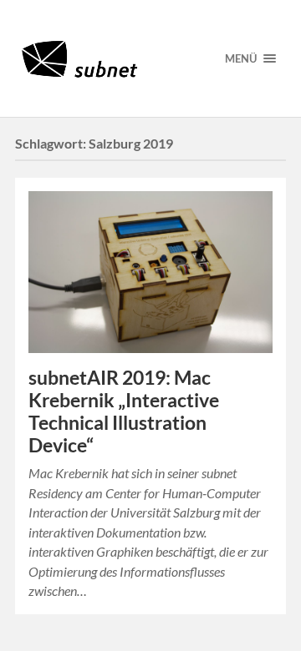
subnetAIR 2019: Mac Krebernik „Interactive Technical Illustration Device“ (123, 411)
